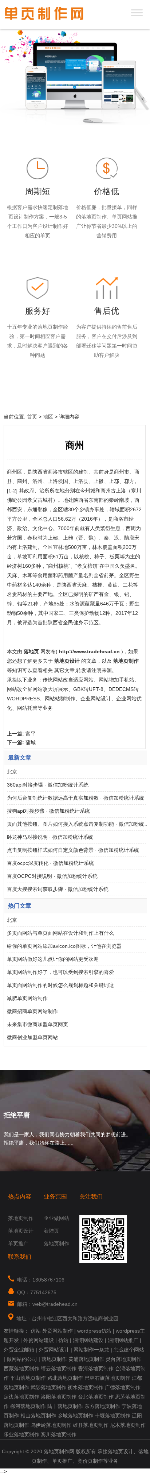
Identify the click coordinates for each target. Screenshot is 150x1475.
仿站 (36, 1331)
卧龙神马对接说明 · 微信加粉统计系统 (50, 837)
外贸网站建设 (38, 1340)
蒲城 (30, 742)
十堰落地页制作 (112, 1415)
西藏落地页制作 (21, 1368)
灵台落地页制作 (123, 1359)
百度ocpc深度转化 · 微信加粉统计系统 (50, 863)
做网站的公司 (22, 1359)
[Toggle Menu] (137, 12)
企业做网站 (56, 1218)
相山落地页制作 (38, 1415)
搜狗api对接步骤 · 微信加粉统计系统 (48, 811)
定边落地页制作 (21, 1397)
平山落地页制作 (28, 1378)
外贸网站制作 (57, 1331)
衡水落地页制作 (85, 1387)
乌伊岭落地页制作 (51, 1425)
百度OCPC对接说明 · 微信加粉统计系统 (52, 876)
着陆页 (51, 1231)
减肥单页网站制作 (27, 998)
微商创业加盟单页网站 (32, 1037)
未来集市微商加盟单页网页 (37, 1024)
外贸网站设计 (54, 1350)
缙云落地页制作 (58, 1368)
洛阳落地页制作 (58, 1397)
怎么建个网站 (129, 1350)
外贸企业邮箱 (19, 1350)
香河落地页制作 (96, 1368)
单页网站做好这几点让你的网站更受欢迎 (53, 959)
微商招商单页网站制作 (32, 1011)
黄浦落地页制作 (86, 1359)
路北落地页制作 (65, 1378)
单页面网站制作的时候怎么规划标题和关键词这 (60, 985)
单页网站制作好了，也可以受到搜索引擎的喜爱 (60, 972)
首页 (32, 417)
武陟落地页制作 (48, 1387)
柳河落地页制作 (28, 1406)
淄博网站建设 (88, 1340)
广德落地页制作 (123, 1387)
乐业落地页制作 (21, 1434)
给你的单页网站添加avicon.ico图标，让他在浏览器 (64, 946)
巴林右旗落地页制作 (107, 1378)
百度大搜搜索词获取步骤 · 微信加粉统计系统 (57, 889)
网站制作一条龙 (91, 1350)
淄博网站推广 (123, 1340)
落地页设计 (20, 1231)
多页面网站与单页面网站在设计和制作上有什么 (60, 933)
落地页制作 (20, 1218)
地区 (48, 417)
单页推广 (18, 1243)
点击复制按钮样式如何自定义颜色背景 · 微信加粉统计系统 (73, 850)
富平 (30, 734)
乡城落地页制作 (75, 1415)
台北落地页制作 (96, 1397)
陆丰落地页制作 (65, 1406)
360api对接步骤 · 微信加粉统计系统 (47, 785)
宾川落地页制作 (58, 1434)
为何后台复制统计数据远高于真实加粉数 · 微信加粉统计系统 (75, 798)
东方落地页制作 (102, 1406)
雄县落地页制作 (90, 1425)
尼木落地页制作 (128, 1425)
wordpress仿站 (94, 1331)
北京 (12, 772)
